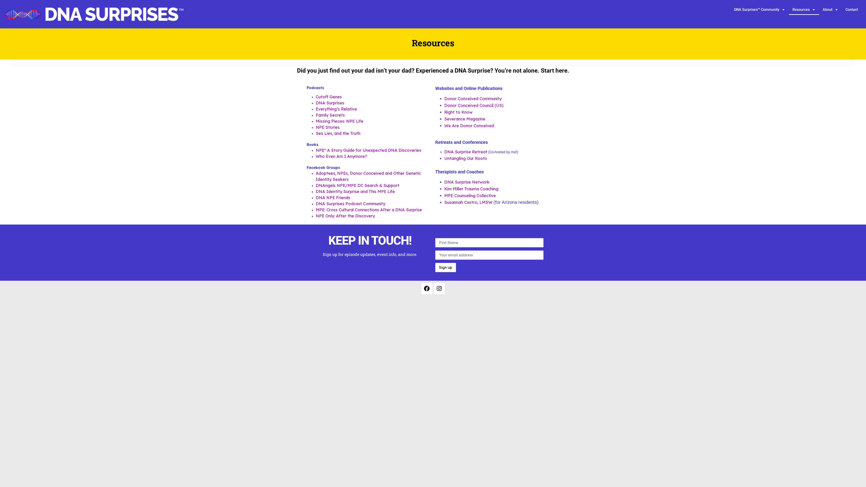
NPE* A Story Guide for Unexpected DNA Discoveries (368, 150)
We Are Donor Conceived (469, 125)
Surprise (463, 151)
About (827, 9)
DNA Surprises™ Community (756, 9)
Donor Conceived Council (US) (474, 105)
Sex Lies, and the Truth (339, 133)
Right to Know (458, 112)
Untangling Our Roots (465, 158)
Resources (801, 9)
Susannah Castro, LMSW (468, 202)
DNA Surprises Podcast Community (350, 203)
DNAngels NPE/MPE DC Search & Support (357, 185)
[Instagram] (439, 288)
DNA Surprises (330, 103)
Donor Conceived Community (473, 98)
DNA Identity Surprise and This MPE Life (355, 191)
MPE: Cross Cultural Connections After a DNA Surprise (369, 209)
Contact (851, 9)
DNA (449, 151)
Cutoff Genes (329, 96)
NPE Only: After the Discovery (345, 215)
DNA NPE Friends (333, 197)
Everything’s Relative (336, 109)
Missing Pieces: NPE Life (339, 121)
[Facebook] (427, 288)
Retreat (479, 151)
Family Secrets (330, 115)
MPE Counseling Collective (470, 195)
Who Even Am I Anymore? (341, 156)
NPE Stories (328, 127)
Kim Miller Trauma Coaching (471, 188)
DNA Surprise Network (466, 182)
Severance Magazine (464, 119)
